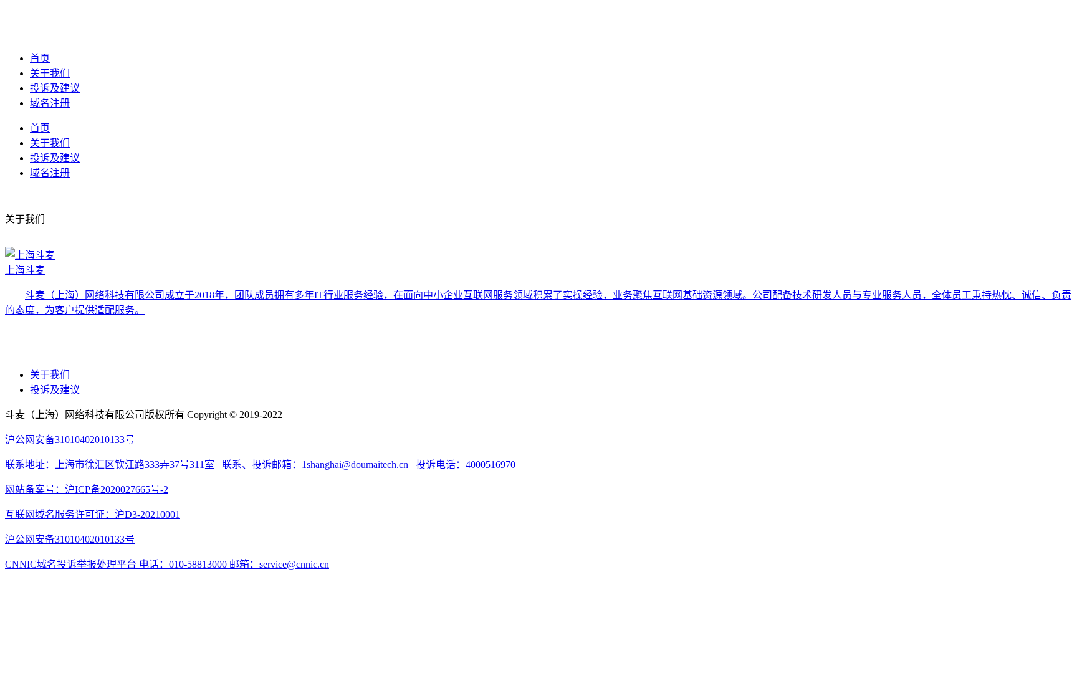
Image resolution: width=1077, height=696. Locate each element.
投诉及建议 (55, 88)
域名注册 (50, 103)
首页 (40, 58)
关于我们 (50, 73)
